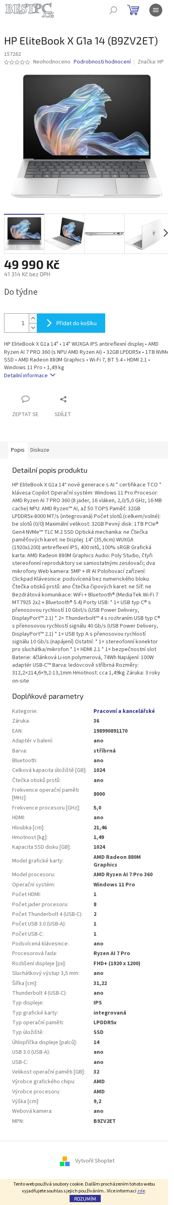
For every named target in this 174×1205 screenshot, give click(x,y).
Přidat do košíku (76, 322)
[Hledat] (113, 10)
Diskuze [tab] (39, 450)
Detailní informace (26, 376)
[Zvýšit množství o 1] (33, 318)
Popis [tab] (18, 450)
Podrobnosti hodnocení (102, 62)
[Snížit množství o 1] (33, 327)
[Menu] (156, 10)
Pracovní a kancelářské (124, 711)
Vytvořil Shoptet (95, 1161)
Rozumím (85, 1198)
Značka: (151, 62)
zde (141, 1191)
